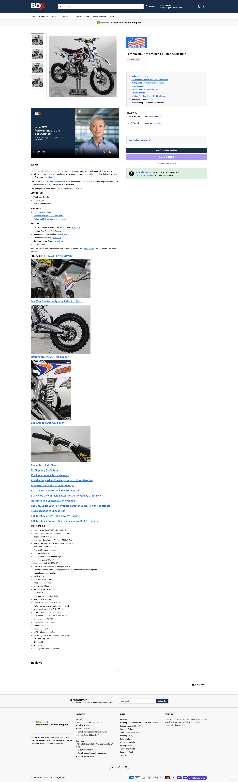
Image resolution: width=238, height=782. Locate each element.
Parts (53, 16)
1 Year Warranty (138, 93)
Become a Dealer (127, 752)
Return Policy (125, 739)
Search (152, 6)
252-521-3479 (88, 728)
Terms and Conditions (129, 749)
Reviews (123, 719)
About (87, 16)
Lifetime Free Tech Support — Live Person (149, 96)
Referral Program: (143, 172)
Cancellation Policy (128, 742)
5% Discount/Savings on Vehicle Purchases (150, 80)
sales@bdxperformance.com (171, 8)
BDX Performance (43, 778)
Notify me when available (166, 150)
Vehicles (42, 16)
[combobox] (107, 6)
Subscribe (162, 701)
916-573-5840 (87, 750)
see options (89, 249)
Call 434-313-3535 (140, 76)
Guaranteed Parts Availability (47, 422)
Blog (112, 16)
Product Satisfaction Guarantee (145, 89)
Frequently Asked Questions (132, 726)
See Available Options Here (140, 140)
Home (33, 16)
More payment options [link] (166, 163)
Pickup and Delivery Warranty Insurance (148, 83)
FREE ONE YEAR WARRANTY (53, 181)
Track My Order (99, 16)
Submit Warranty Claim (129, 732)
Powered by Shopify (58, 778)
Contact (77, 16)
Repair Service (137, 86)
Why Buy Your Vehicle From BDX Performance (139, 722)
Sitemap (123, 755)
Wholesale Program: (144, 175)
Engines (65, 16)
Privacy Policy (126, 746)
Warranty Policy (126, 729)
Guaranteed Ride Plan (43, 465)
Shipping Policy (126, 736)
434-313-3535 (165, 5)
